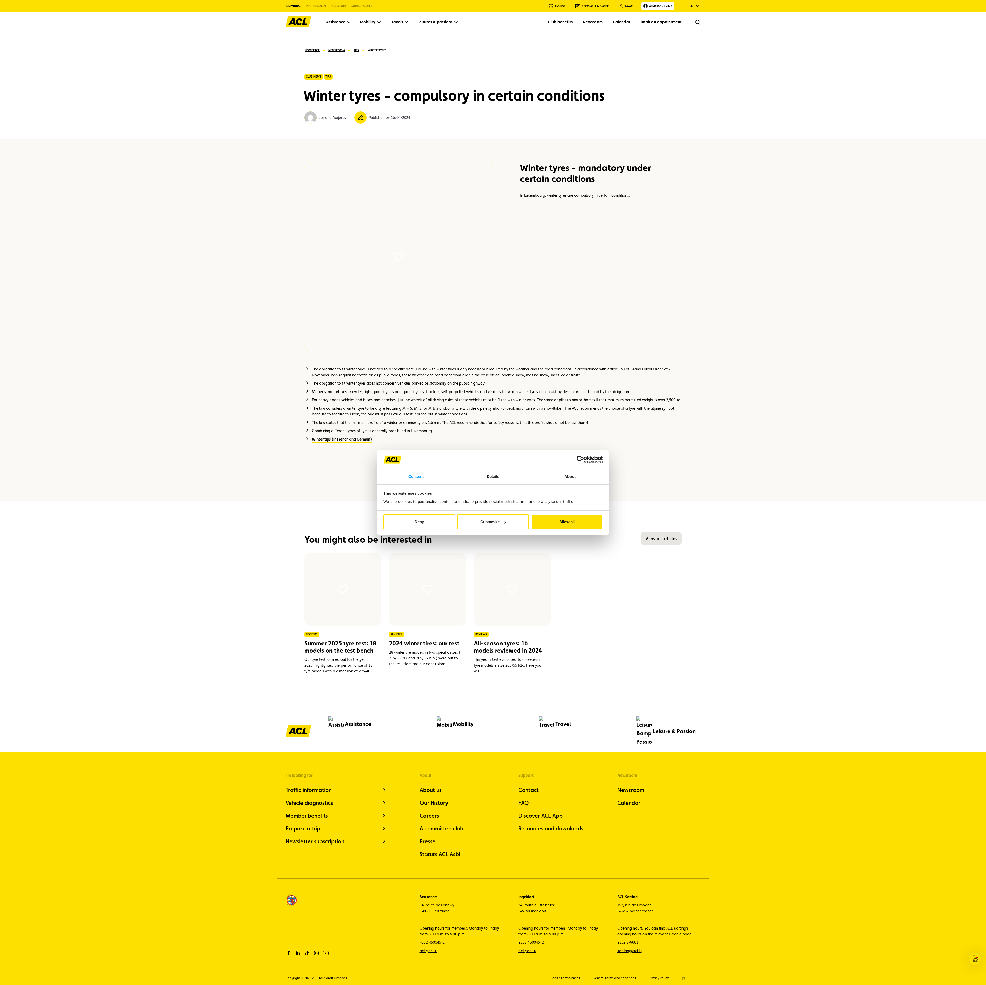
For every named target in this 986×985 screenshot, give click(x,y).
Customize (490, 522)
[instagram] (316, 953)
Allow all (567, 522)
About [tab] (570, 476)
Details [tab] (493, 476)
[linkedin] (298, 953)
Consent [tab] (416, 476)
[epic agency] (683, 978)
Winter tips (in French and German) (342, 439)
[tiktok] (307, 953)
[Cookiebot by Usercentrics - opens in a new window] (580, 459)
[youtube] (326, 953)
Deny (419, 522)
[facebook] (289, 953)
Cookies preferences (565, 978)
